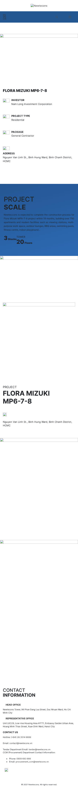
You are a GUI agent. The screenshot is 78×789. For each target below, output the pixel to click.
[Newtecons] (39, 5)
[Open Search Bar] (57, 17)
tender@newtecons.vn (39, 749)
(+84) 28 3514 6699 (21, 737)
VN (4, 17)
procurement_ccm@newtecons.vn (32, 761)
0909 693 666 (23, 758)
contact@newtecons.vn (20, 743)
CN (4, 19)
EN (4, 15)
